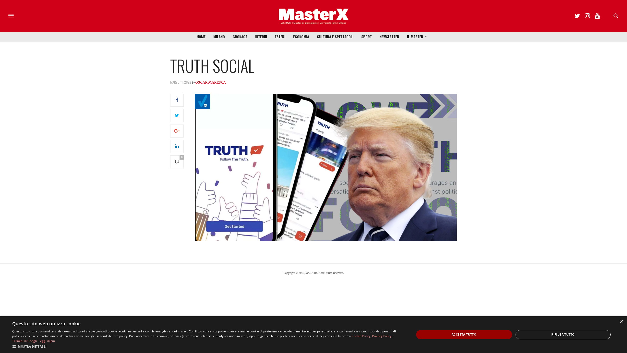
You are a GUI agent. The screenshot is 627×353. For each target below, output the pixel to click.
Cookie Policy (361, 336)
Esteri (280, 36)
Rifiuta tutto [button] (563, 334)
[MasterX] (313, 16)
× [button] (621, 321)
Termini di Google (25, 341)
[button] (207, 346)
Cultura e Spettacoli (335, 36)
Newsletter (389, 36)
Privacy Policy (381, 336)
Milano (219, 36)
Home (201, 36)
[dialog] (313, 334)
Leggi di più (46, 341)
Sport (366, 36)
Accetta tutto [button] (464, 334)
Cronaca (240, 36)
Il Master (415, 36)
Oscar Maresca (210, 82)
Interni (261, 36)
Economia (301, 36)
